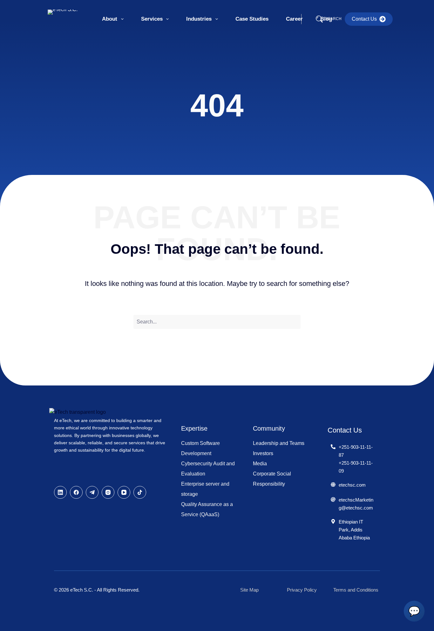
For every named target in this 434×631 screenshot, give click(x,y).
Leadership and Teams (278, 443)
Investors (263, 453)
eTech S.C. (81, 590)
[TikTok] (139, 492)
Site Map (249, 590)
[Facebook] (76, 492)
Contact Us (364, 19)
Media (260, 463)
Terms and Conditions (355, 590)
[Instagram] (108, 492)
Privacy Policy (302, 590)
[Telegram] (92, 492)
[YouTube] (124, 492)
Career (294, 19)
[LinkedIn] (60, 492)
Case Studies (251, 19)
